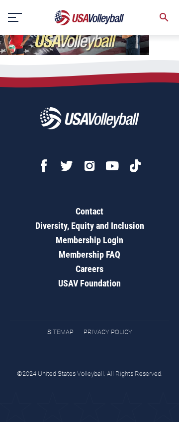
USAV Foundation (89, 283)
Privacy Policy (108, 332)
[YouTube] (112, 166)
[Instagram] (89, 166)
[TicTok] (135, 166)
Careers (89, 269)
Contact (89, 211)
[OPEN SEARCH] (164, 17)
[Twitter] (67, 166)
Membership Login (89, 240)
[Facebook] (44, 166)
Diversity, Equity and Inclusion (89, 225)
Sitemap (60, 332)
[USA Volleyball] (89, 17)
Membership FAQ (89, 254)
